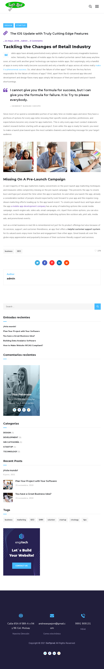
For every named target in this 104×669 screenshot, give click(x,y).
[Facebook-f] (49, 653)
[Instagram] (59, 653)
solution (51, 519)
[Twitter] (37, 262)
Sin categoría (11, 442)
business (8, 251)
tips (85, 519)
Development (10, 437)
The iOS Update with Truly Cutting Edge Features (49, 33)
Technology (10, 451)
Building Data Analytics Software (19, 340)
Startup (21, 25)
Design (8, 25)
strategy (75, 519)
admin (24, 41)
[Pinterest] (52, 262)
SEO (19, 251)
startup (62, 519)
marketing (21, 519)
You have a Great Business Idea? (19, 336)
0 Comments (36, 41)
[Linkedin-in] (54, 653)
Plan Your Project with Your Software (21, 331)
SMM (41, 519)
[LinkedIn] (59, 262)
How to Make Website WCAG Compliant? (23, 345)
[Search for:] (52, 306)
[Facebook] (44, 262)
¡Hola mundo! (9, 326)
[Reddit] (66, 262)
